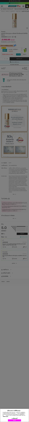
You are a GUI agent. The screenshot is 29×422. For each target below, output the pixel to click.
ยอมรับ (14, 420)
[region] (14, 415)
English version (5, 416)
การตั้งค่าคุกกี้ (14, 418)
